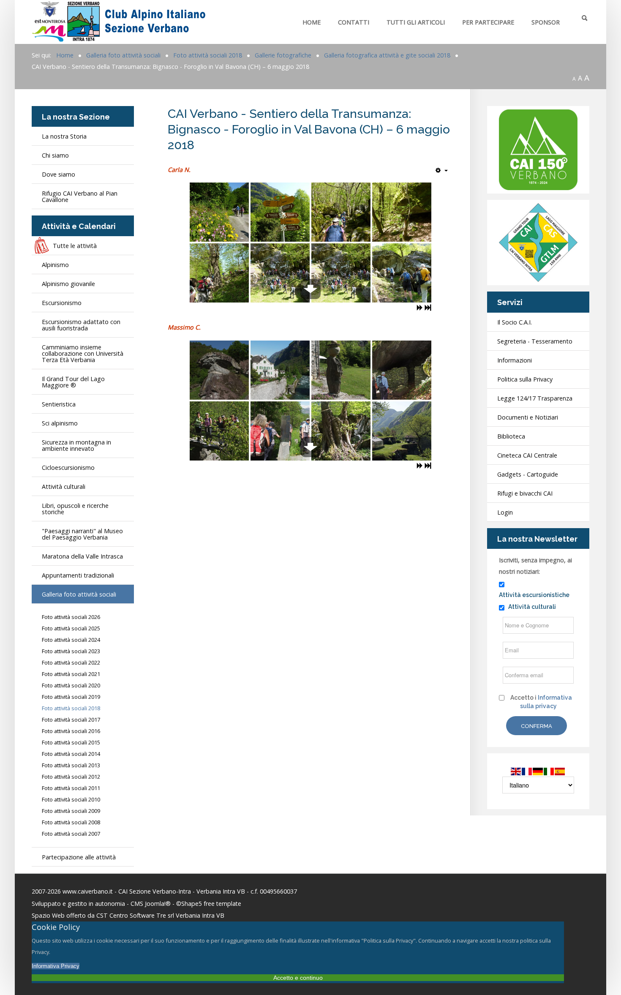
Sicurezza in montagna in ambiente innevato (76, 445)
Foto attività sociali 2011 (71, 788)
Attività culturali (63, 487)
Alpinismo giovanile (68, 284)
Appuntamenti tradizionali (78, 575)
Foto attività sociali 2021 (71, 674)
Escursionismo (62, 303)
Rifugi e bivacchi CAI (525, 493)
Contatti (353, 22)
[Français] (527, 771)
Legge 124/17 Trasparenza (534, 398)
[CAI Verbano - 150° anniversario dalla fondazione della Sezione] (538, 149)
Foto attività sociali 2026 (71, 617)
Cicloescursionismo (68, 467)
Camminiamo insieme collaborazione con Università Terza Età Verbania (82, 353)
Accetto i (541, 701)
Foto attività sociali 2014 (71, 754)
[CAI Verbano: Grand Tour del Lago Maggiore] (538, 242)
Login (505, 512)
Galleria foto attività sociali (79, 594)
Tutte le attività (75, 246)
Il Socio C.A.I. (514, 322)
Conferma (536, 726)
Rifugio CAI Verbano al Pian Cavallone (79, 196)
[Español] (560, 771)
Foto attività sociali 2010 (71, 799)
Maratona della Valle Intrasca (82, 556)
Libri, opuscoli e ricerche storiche (75, 509)
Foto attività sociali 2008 (71, 822)
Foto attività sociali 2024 (71, 640)
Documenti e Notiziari (527, 417)
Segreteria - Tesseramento (534, 341)
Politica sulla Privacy (525, 379)
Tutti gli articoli (416, 22)
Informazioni (514, 360)
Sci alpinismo (60, 423)
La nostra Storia (64, 136)
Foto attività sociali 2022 (71, 663)
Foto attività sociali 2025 (71, 628)
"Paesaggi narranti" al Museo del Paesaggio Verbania (82, 534)
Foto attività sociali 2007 (71, 834)
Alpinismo (55, 265)
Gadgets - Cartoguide (527, 474)
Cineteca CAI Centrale (527, 455)
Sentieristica (59, 404)
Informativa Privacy (55, 966)
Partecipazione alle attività (79, 857)
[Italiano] (549, 771)
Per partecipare (488, 22)
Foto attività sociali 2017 (71, 720)
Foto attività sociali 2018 (71, 708)
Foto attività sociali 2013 (71, 765)
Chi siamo (55, 155)
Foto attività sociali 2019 (71, 697)
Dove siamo (58, 174)
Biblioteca (511, 436)
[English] (516, 771)
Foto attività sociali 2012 (71, 777)
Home (311, 22)
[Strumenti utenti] (442, 170)
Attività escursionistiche (534, 595)
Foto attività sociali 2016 (71, 731)
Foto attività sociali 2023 (71, 651)
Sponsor (545, 22)
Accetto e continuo (298, 977)
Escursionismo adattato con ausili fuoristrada (81, 325)
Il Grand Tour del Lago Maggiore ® (73, 382)
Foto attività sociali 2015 (71, 742)
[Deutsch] (538, 771)
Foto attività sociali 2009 (71, 811)
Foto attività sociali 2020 (71, 685)
